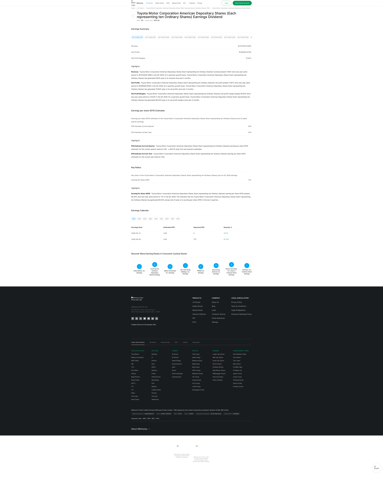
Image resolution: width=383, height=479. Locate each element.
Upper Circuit (237, 373)
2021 (161, 219)
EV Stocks (175, 357)
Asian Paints (135, 399)
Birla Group (195, 367)
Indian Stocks (159, 3)
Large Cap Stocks (218, 354)
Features (192, 3)
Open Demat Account (242, 3)
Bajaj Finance (135, 377)
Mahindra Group (197, 373)
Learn (214, 310)
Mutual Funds (176, 3)
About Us (215, 302)
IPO (184, 3)
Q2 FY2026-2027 (137, 37)
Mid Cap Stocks (218, 357)
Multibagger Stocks (219, 373)
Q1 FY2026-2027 (150, 37)
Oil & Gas (154, 396)
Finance (154, 393)
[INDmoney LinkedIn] (136, 318)
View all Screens (218, 377)
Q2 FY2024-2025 (243, 37)
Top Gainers (237, 357)
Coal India (134, 396)
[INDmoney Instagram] (148, 318)
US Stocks (149, 3)
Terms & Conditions (238, 306)
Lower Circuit (237, 377)
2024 (144, 219)
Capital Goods (156, 390)
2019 (172, 219)
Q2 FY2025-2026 (190, 37)
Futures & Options (199, 314)
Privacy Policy (236, 302)
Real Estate (155, 380)
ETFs (168, 3)
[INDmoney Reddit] (152, 318)
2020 (167, 219)
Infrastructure (156, 377)
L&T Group (195, 377)
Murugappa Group (198, 390)
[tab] (138, 343)
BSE (153, 418)
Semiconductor (177, 364)
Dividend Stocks (218, 367)
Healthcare (155, 399)
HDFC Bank (135, 360)
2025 (139, 219)
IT (152, 357)
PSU (153, 383)
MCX (157, 418)
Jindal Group (196, 386)
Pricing (199, 3)
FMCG (154, 367)
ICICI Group (196, 383)
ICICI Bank (134, 370)
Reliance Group (197, 360)
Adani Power (135, 380)
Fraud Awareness (218, 318)
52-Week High (237, 367)
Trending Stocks (238, 380)
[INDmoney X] (140, 318)
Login (226, 3)
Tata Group (196, 354)
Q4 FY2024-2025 (216, 37)
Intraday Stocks (238, 386)
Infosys (133, 373)
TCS (132, 367)
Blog (213, 306)
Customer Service (218, 314)
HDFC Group (196, 370)
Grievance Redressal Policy (241, 314)
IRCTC (133, 383)
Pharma (154, 360)
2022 (156, 219)
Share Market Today (239, 354)
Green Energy (176, 360)
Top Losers (236, 360)
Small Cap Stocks (218, 360)
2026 (133, 219)
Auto (153, 364)
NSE (148, 418)
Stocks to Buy (237, 383)
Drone (174, 370)
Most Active (237, 364)
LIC (132, 390)
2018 (177, 219)
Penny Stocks (217, 364)
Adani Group (196, 357)
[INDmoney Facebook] (132, 318)
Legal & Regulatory (238, 310)
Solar (173, 367)
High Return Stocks (219, 370)
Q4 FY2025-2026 (163, 37)
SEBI (144, 418)
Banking (154, 354)
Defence (154, 370)
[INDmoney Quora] (156, 318)
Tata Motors (135, 354)
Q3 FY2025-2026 (176, 37)
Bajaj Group (196, 364)
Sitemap (215, 322)
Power (154, 373)
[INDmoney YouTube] (144, 318)
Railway (154, 386)
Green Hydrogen (177, 373)
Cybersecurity (176, 377)
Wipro (133, 393)
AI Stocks (175, 354)
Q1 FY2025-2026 (203, 37)
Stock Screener (218, 380)
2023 (150, 219)
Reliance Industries (137, 357)
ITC (132, 386)
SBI (132, 364)
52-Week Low (237, 370)
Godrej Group (196, 380)
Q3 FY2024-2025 (229, 37)
